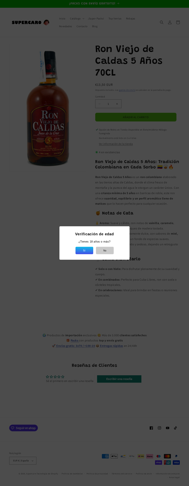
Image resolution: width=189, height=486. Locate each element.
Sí (84, 250)
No (104, 250)
